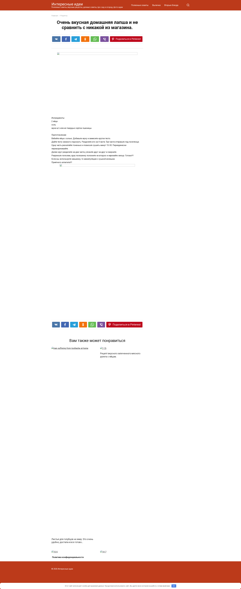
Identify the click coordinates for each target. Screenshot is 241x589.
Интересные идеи (67, 4)
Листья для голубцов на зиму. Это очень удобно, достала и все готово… (72, 540)
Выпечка (156, 5)
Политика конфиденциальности (68, 557)
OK (174, 586)
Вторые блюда (171, 5)
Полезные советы (139, 5)
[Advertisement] (171, 58)
